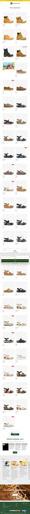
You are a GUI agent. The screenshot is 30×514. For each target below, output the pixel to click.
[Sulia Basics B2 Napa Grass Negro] (9, 153)
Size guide (4, 505)
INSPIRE (15, 452)
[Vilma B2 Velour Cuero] (21, 186)
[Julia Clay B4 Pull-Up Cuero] (21, 388)
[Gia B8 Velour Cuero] (21, 85)
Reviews (17, 506)
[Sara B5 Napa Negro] (21, 203)
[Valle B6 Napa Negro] (21, 220)
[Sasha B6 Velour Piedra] (21, 169)
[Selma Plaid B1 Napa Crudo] (9, 371)
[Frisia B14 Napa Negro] (9, 52)
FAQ (16, 505)
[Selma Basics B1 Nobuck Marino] (21, 153)
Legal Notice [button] (5, 513)
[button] (5, 446)
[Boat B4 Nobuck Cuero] (9, 85)
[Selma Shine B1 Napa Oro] (9, 186)
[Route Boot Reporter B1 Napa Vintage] (21, 18)
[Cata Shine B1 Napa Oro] (9, 422)
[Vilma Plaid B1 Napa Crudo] (9, 354)
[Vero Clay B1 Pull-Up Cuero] (21, 371)
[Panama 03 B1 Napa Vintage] (9, 18)
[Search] (27, 3)
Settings (15, 258)
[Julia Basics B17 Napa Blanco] (21, 405)
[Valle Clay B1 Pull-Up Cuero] (9, 388)
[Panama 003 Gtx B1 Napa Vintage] (21, 52)
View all (26, 459)
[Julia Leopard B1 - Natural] (9, 405)
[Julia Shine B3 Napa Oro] (21, 304)
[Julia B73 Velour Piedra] (9, 136)
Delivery (4, 503)
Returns (4, 504)
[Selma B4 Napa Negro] (21, 102)
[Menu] (1, 3)
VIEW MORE (15, 434)
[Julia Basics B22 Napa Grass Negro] (21, 237)
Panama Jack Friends (5, 507)
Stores (16, 504)
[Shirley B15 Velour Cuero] (9, 287)
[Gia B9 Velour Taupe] (9, 102)
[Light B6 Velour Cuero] (21, 68)
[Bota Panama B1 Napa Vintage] (9, 35)
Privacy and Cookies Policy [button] (10, 513)
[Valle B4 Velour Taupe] (21, 119)
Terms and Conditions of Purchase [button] (18, 513)
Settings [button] (25, 513)
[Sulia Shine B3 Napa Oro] (21, 321)
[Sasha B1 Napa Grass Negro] (21, 287)
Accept (15, 261)
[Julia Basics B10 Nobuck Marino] (21, 136)
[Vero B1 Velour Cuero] (9, 270)
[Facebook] (13, 263)
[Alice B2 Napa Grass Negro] (9, 338)
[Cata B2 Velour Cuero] (21, 270)
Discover (15, 494)
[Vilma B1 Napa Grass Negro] (9, 220)
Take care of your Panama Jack (6, 506)
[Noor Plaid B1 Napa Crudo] (21, 354)
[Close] (22, 250)
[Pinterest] (16, 263)
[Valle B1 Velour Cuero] (9, 203)
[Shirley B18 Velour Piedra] (9, 169)
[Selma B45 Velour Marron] (9, 119)
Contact (17, 503)
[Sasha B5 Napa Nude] (9, 304)
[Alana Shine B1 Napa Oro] (9, 321)
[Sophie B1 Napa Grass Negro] (21, 338)
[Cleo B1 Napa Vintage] (21, 35)
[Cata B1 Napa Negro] (9, 237)
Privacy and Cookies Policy (13, 256)
